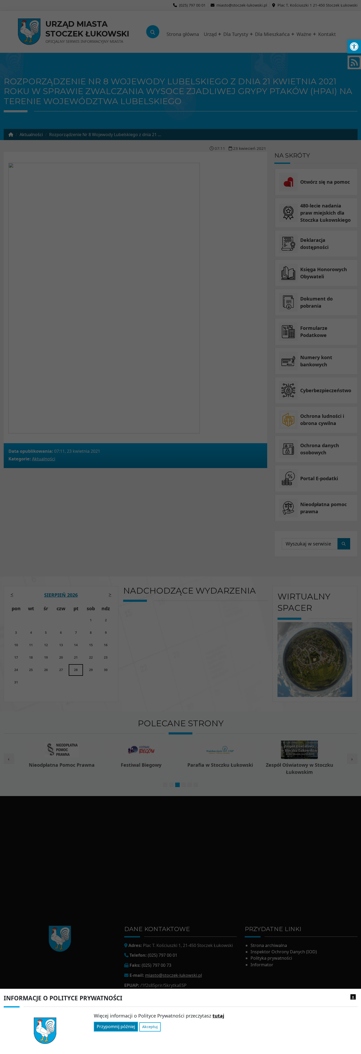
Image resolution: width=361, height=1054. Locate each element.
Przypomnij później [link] (116, 1027)
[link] (354, 46)
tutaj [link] (218, 1016)
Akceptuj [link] (150, 1026)
